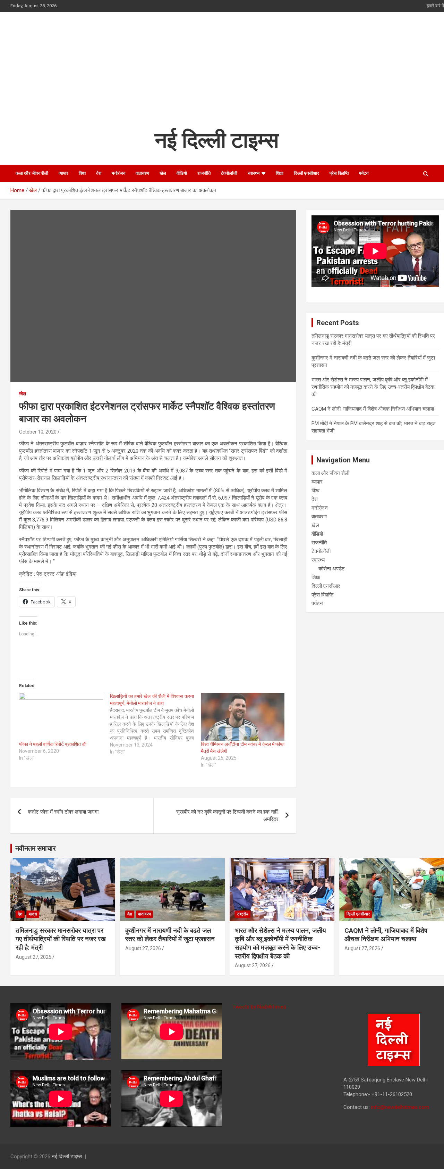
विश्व (82, 173)
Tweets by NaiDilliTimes (259, 1007)
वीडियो (182, 173)
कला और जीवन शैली (32, 173)
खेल (163, 173)
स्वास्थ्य (253, 173)
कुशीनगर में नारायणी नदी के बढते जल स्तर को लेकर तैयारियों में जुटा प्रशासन (170, 935)
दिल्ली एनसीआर (306, 173)
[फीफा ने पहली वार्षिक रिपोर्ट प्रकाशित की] (61, 717)
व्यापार (63, 173)
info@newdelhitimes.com (400, 1107)
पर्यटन (363, 173)
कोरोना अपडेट (331, 569)
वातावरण (142, 173)
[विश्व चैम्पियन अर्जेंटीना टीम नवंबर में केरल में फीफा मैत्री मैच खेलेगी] (243, 717)
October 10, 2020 (38, 432)
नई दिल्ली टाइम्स (217, 140)
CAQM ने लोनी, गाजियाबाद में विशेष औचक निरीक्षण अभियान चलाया (372, 409)
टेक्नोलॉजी (229, 173)
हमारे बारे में (435, 5)
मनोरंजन (118, 173)
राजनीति (204, 173)
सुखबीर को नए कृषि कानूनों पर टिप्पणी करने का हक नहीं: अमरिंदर (227, 815)
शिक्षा (279, 173)
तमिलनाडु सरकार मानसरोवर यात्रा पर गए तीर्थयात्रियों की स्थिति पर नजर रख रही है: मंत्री (61, 939)
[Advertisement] (216, 74)
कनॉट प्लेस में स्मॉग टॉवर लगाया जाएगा (63, 812)
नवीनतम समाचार (35, 848)
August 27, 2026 (33, 957)
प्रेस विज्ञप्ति (339, 173)
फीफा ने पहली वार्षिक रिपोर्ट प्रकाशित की (52, 744)
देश (98, 173)
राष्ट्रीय (242, 914)
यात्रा (32, 914)
